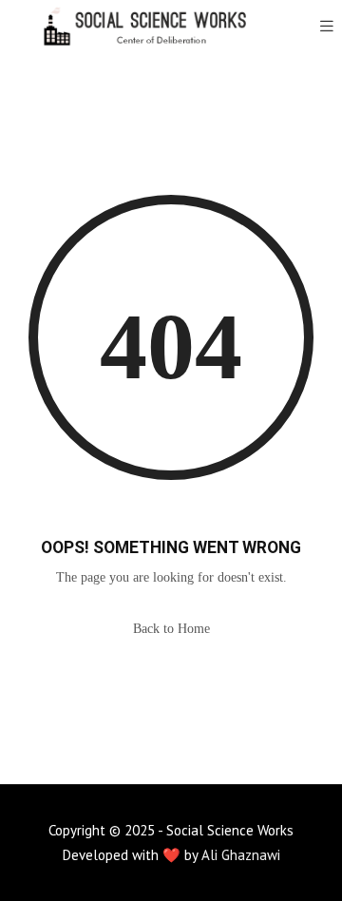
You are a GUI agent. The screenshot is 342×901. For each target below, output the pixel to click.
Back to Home (171, 629)
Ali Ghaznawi (240, 855)
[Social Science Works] (133, 26)
